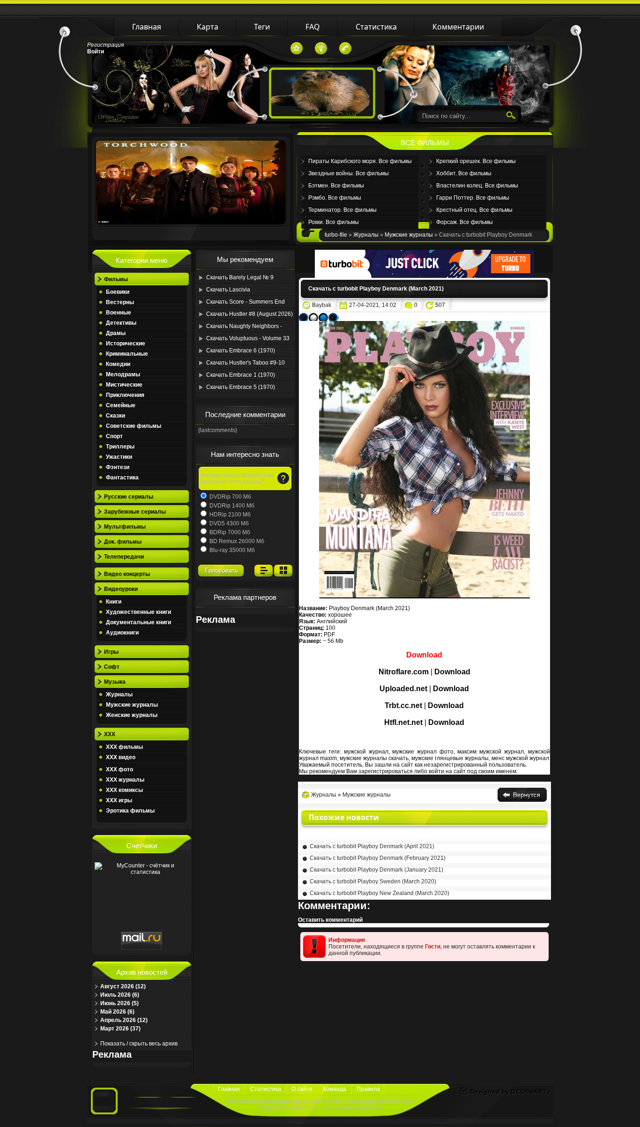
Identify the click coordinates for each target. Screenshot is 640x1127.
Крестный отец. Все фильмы (474, 210)
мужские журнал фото (422, 751)
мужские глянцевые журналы (450, 758)
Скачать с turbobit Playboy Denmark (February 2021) (378, 858)
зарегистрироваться (385, 771)
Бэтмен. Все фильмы (336, 185)
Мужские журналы (366, 794)
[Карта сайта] (320, 48)
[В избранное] (296, 48)
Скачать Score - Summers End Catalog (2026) (245, 303)
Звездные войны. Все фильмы (348, 173)
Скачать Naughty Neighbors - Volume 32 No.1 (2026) (244, 327)
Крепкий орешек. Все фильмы (476, 161)
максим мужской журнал (490, 751)
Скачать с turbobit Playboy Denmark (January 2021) (376, 869)
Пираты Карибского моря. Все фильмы (360, 161)
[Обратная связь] (345, 48)
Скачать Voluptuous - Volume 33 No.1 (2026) (248, 339)
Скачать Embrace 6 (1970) (240, 350)
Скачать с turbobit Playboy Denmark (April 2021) (372, 846)
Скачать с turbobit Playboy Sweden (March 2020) (373, 881)
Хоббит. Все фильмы (463, 173)
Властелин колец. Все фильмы (477, 185)
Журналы (323, 794)
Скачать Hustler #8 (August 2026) (249, 314)
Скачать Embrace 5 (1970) (240, 387)
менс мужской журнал (520, 758)
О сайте (302, 1089)
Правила (368, 1089)
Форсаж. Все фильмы (464, 222)
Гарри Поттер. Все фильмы (472, 197)
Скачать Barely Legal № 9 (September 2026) (240, 279)
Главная (229, 1089)
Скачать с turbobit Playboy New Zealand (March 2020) (379, 893)
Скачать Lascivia (228, 289)
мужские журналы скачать (374, 758)
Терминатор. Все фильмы (342, 210)
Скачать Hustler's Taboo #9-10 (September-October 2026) (245, 364)
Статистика (265, 1089)
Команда (334, 1089)
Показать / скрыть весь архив (139, 1043)
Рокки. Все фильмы (333, 222)
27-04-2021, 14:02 (372, 305)
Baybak (321, 305)
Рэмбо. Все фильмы (334, 197)
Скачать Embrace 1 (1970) (240, 375)
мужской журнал (366, 751)
